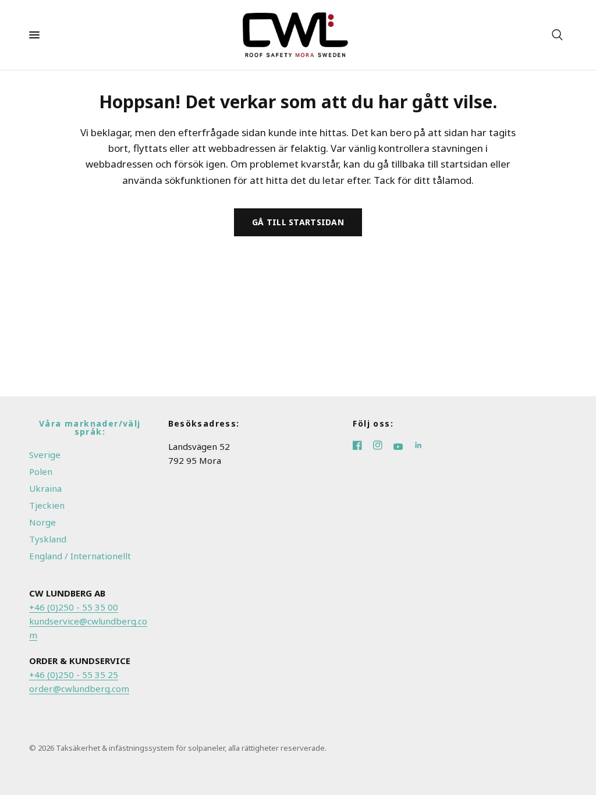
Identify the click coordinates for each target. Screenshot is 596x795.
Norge (42, 522)
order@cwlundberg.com (79, 688)
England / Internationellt (80, 556)
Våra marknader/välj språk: (90, 428)
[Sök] (557, 35)
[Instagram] (383, 446)
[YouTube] (403, 446)
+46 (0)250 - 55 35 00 (73, 607)
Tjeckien (47, 505)
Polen (40, 471)
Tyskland (47, 539)
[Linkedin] (423, 446)
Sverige (45, 454)
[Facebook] (363, 446)
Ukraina (45, 488)
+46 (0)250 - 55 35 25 (73, 674)
